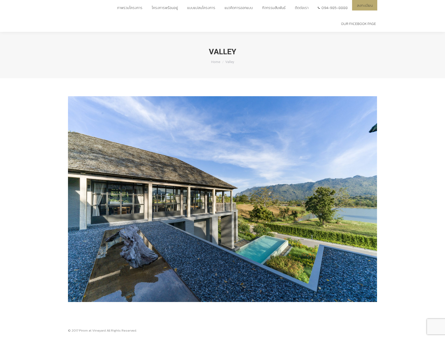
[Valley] (222, 199)
